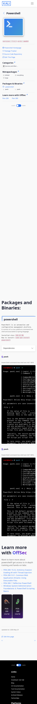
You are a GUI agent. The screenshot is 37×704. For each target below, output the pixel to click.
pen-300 (15, 98)
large (6, 78)
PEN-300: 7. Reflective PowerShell (17, 583)
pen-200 (5, 98)
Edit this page (9, 57)
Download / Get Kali (17, 680)
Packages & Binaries (12, 83)
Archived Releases (17, 695)
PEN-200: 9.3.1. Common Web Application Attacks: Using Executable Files (15, 578)
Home (13, 677)
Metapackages (9, 72)
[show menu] (32, 3)
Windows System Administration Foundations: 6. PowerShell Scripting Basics (19, 588)
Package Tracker (10, 51)
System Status (16, 692)
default (7, 75)
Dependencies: (9, 348)
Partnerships (15, 698)
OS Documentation (17, 686)
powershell (9, 87)
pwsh (6, 89)
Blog (12, 683)
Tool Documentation (18, 689)
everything (20, 75)
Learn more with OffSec (14, 95)
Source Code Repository (13, 54)
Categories (8, 62)
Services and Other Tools (11, 66)
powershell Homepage (12, 48)
